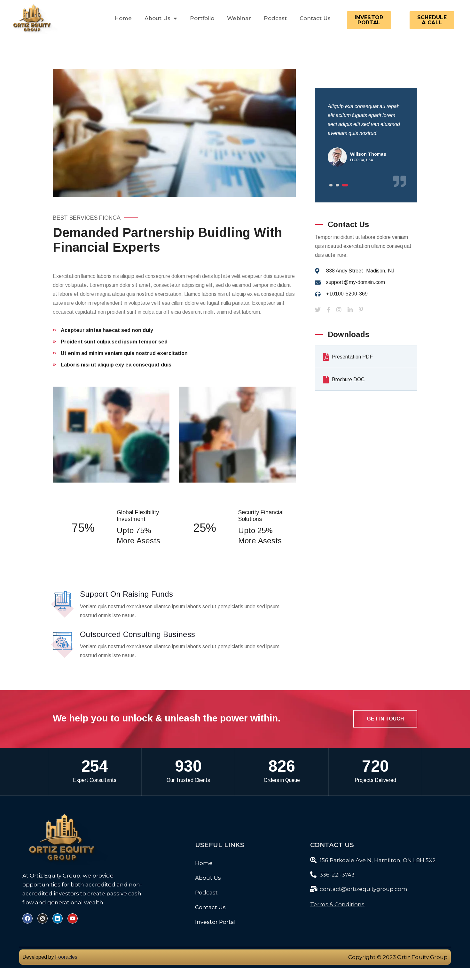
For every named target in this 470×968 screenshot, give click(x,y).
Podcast (275, 18)
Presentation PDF (352, 356)
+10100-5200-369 (347, 293)
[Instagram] (42, 918)
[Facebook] (27, 918)
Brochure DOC (348, 379)
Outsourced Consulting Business (137, 634)
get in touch (385, 718)
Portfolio (202, 18)
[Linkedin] (57, 918)
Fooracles (66, 957)
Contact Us (315, 18)
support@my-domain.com (355, 282)
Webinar (239, 18)
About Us (208, 878)
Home (123, 18)
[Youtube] (72, 918)
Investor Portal (215, 922)
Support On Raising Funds (126, 594)
